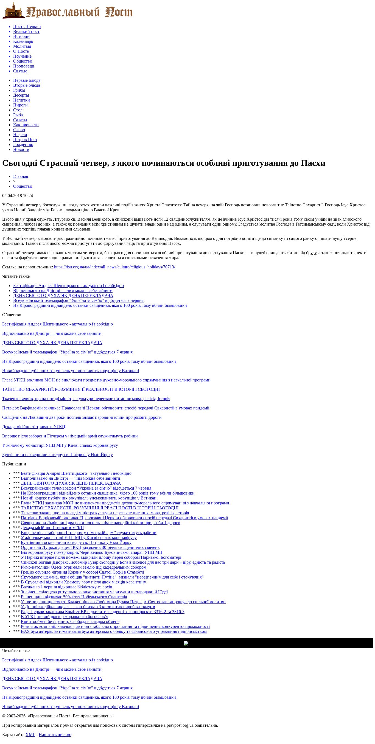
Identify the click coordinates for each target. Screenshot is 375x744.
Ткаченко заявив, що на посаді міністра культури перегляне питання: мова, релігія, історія (86, 398)
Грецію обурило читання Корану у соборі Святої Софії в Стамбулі (82, 572)
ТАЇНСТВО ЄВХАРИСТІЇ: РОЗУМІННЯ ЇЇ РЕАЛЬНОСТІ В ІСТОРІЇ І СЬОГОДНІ (81, 389)
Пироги (20, 105)
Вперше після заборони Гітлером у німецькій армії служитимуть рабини (70, 436)
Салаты (20, 119)
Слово (19, 129)
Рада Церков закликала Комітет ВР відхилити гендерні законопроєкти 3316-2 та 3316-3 (102, 611)
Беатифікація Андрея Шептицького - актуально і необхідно (68, 285)
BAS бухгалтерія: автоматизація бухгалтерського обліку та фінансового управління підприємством (114, 631)
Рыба (18, 115)
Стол (18, 110)
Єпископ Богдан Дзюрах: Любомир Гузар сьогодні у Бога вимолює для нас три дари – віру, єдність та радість (123, 562)
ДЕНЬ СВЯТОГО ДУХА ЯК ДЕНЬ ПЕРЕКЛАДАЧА (63, 295)
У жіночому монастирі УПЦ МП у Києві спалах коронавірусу (60, 445)
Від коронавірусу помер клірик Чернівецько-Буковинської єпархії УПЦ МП (92, 552)
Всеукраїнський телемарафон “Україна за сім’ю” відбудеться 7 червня (78, 300)
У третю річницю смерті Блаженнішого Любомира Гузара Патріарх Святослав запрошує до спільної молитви (123, 601)
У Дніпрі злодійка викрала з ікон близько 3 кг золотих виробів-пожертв (88, 606)
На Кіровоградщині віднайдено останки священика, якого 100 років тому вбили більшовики (100, 305)
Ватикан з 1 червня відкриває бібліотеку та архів (66, 587)
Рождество (23, 144)
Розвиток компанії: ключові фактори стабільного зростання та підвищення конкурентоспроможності (115, 626)
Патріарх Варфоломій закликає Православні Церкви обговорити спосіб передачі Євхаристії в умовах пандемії (105, 408)
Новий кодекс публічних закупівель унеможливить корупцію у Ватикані (70, 370)
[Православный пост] (67, 18)
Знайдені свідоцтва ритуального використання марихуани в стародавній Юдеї (94, 591)
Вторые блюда (26, 85)
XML (30, 734)
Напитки (21, 100)
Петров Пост (25, 139)
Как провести (26, 124)
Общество (22, 186)
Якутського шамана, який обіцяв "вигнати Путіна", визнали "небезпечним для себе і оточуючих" (112, 577)
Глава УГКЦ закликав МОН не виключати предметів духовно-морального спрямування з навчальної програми (106, 380)
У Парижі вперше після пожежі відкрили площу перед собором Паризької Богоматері (101, 557)
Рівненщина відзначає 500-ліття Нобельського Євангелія (74, 596)
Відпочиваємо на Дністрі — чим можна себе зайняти (63, 290)
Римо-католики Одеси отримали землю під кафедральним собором (83, 567)
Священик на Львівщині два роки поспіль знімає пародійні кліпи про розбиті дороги (82, 417)
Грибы (19, 90)
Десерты (21, 95)
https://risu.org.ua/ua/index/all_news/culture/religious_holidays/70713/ (114, 267)
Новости (21, 149)
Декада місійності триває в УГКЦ (33, 426)
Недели (20, 134)
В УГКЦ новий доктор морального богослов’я (64, 616)
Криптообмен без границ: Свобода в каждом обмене (70, 621)
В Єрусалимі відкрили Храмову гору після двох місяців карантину (83, 582)
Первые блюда (26, 80)
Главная (20, 176)
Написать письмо (55, 734)
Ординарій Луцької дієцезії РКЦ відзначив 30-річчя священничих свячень (90, 547)
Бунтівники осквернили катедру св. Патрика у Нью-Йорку (57, 454)
